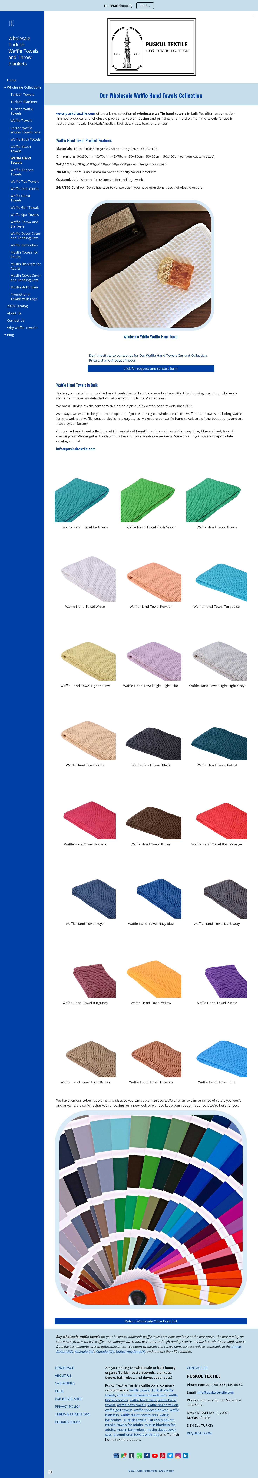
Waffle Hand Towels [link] (21, 160)
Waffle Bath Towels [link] (26, 139)
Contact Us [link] (15, 320)
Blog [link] (10, 335)
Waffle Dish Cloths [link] (25, 188)
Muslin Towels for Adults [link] (24, 254)
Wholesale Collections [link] (24, 87)
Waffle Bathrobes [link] (24, 245)
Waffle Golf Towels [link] (25, 207)
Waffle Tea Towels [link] (25, 181)
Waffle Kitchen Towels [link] (22, 172)
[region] (129, 5)
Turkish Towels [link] (22, 94)
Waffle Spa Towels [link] (25, 214)
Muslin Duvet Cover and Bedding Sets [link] (26, 277)
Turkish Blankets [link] (24, 101)
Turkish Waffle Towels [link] (22, 111)
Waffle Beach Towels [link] (21, 148)
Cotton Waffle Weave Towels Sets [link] (25, 129)
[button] (254, 16)
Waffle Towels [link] (21, 120)
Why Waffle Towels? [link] (22, 327)
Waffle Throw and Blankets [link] (24, 224)
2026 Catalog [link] (17, 306)
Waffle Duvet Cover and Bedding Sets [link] (25, 235)
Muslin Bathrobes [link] (24, 287)
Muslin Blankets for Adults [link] (26, 266)
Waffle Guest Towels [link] (20, 198)
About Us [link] (14, 313)
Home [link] (11, 80)
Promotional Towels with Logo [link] (24, 296)
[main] (151, 94)
